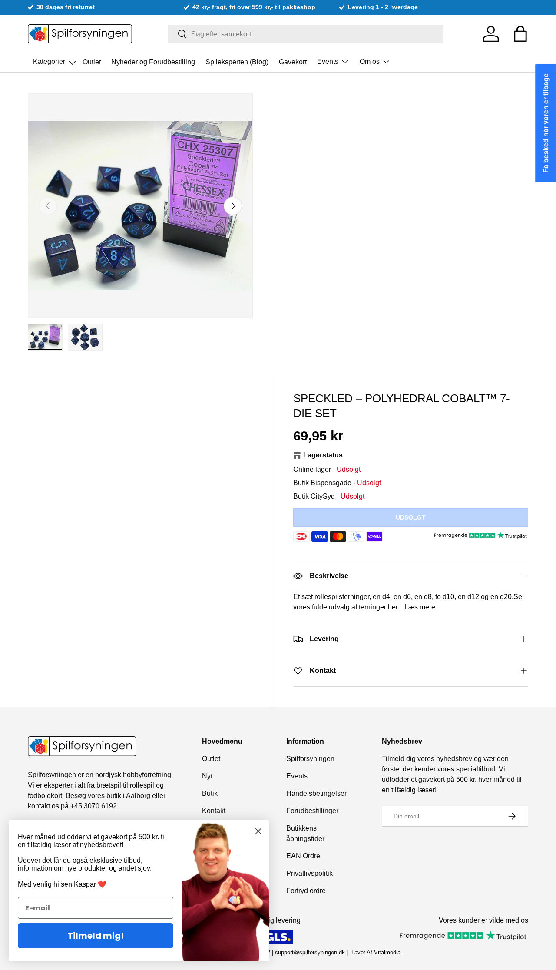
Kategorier (55, 59)
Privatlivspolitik (309, 873)
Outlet (92, 61)
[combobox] (305, 34)
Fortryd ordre (306, 890)
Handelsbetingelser (316, 793)
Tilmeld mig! (95, 936)
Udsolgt (411, 517)
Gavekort (293, 61)
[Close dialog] (258, 831)
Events (327, 61)
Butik (210, 793)
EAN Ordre (303, 856)
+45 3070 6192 (93, 806)
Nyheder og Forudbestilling (153, 61)
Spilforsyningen (310, 758)
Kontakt (213, 810)
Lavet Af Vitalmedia (375, 952)
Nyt (207, 776)
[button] (520, 34)
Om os (370, 61)
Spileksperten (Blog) (236, 61)
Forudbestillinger (312, 810)
